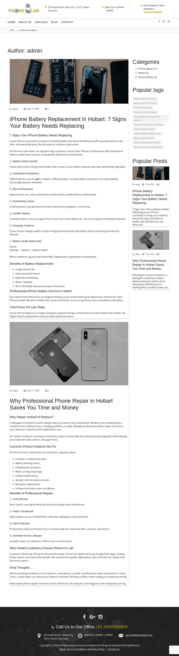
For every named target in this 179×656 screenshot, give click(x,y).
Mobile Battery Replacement (147, 133)
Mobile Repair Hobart (144, 138)
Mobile (141, 72)
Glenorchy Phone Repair (145, 112)
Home (11, 22)
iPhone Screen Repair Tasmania (148, 124)
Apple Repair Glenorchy (145, 98)
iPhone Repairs (146, 68)
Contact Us (114, 649)
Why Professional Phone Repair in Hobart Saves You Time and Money (149, 264)
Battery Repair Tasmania (145, 103)
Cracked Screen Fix (143, 107)
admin (15, 108)
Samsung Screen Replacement (148, 147)
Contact (67, 22)
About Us (25, 22)
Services (41, 22)
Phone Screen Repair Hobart (147, 142)
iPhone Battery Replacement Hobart (147, 118)
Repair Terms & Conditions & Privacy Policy (82, 649)
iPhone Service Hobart (144, 129)
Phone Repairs (146, 77)
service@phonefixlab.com (138, 635)
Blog (54, 22)
